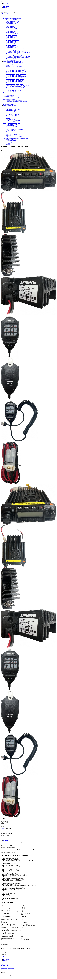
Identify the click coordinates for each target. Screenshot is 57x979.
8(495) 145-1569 (4, 13)
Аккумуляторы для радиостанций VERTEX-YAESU (18, 52)
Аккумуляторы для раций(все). (13, 50)
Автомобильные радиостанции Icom (14, 84)
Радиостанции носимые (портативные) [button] (12, 18)
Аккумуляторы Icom (11, 60)
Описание (5, 840)
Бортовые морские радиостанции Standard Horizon (18, 85)
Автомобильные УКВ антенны (13, 90)
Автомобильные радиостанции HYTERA (16, 74)
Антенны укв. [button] (6, 89)
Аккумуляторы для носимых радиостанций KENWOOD (19, 55)
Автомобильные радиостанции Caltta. (15, 75)
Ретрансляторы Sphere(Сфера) (13, 109)
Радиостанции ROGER (11, 28)
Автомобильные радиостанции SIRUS (15, 82)
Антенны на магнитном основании (14, 129)
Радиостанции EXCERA (12, 22)
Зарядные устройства (11, 64)
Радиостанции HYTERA (12, 30)
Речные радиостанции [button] (8, 104)
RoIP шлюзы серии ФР (11, 115)
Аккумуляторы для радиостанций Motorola (16, 51)
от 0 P (2, 838)
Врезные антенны (10, 130)
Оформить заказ (15, 977)
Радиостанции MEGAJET (12, 125)
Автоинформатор (10, 128)
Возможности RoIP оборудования (14, 121)
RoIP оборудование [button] (7, 113)
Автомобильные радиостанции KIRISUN (16, 72)
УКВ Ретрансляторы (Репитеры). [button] (11, 108)
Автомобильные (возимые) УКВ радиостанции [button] (14, 69)
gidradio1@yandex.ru (5, 965)
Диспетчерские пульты (11, 116)
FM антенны (9, 133)
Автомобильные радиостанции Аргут (15, 79)
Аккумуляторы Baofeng (11, 58)
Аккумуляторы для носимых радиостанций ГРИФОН (19, 56)
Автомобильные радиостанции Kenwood (16, 76)
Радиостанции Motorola (11, 41)
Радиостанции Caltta (11, 23)
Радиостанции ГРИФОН (12, 47)
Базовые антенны (10, 131)
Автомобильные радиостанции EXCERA (16, 71)
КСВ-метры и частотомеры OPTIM (14, 136)
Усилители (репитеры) (11, 139)
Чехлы (7, 65)
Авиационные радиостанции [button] (10, 105)
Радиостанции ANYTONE (12, 36)
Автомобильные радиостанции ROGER (15, 86)
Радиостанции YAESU (11, 35)
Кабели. (8, 143)
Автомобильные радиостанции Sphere (15, 70)
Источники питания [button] (8, 92)
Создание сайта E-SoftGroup (7, 968)
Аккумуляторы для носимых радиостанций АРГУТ (18, 57)
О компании (6, 3)
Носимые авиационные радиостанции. (15, 106)
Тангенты (8, 135)
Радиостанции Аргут (11, 31)
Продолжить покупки (6, 977)
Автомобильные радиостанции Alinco (15, 80)
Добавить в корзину (5, 821)
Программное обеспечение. (12, 114)
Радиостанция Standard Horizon (13, 33)
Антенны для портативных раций (14, 66)
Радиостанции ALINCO (12, 42)
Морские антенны (10, 103)
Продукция (6, 6)
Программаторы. (10, 67)
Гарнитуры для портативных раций (14, 62)
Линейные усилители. (11, 140)
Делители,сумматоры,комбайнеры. (14, 142)
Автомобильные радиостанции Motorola (15, 77)
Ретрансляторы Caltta (11, 110)
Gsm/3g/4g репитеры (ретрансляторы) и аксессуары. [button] (15, 138)
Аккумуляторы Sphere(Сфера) (13, 53)
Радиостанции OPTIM (11, 124)
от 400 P (2, 828)
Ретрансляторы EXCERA (12, 111)
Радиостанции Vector (11, 45)
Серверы (8, 118)
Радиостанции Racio (11, 38)
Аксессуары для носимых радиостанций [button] (13, 61)
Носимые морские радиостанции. (14, 100)
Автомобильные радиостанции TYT (14, 81)
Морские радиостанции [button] (9, 99)
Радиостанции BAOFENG (12, 40)
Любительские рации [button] (8, 96)
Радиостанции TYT (10, 32)
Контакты (5, 7)
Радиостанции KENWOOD (12, 21)
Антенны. (8, 144)
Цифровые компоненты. (12, 119)
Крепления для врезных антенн (13, 134)
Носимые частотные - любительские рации (16, 97)
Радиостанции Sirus (10, 26)
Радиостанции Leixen (11, 37)
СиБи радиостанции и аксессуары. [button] (11, 123)
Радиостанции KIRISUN (12, 25)
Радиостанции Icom (10, 27)
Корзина (3, 9)
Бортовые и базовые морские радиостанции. (16, 101)
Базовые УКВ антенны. (11, 91)
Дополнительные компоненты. (13, 120)
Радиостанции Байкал (11, 43)
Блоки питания (9, 94)
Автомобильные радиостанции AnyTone (15, 87)
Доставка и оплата (7, 4)
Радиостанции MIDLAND (12, 126)
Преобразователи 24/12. (11, 95)
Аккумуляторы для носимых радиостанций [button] (13, 48)
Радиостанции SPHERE (11, 19)
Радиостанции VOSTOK (12, 46)
